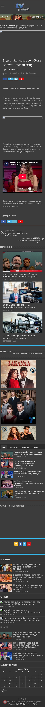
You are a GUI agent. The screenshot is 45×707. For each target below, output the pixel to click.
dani (6, 73)
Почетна (3, 26)
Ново (4, 447)
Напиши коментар (11, 75)
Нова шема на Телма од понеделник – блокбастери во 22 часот (29, 239)
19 (16, 683)
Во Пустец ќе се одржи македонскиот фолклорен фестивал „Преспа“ (28, 483)
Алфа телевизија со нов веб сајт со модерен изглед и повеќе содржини (20, 275)
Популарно (13, 447)
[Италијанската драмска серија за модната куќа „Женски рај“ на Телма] (6, 588)
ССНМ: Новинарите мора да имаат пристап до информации (19, 337)
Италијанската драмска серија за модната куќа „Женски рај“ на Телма (27, 587)
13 (22, 680)
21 (29, 683)
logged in (25, 353)
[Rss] (16, 544)
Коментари (25, 447)
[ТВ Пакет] (22, 7)
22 (35, 683)
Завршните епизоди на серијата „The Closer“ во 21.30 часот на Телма (16, 233)
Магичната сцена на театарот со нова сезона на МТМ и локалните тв (22, 603)
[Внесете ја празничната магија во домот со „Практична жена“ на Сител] (6, 578)
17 (4, 683)
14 (29, 680)
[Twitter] (24, 544)
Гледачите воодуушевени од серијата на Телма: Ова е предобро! (27, 567)
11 (10, 680)
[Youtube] (29, 544)
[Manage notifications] (5, 702)
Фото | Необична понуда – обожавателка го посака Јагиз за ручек (22, 611)
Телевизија (13, 26)
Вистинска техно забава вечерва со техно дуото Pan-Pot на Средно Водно (22, 619)
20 (22, 683)
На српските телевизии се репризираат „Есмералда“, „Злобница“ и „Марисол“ (24, 463)
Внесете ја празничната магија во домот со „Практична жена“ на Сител (28, 577)
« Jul (2, 692)
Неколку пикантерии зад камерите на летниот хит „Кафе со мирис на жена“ (29, 493)
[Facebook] (20, 544)
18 (10, 683)
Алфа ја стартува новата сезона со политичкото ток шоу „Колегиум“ (28, 473)
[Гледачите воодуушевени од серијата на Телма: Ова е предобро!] (6, 568)
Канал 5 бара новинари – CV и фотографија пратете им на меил (19, 306)
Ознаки (35, 447)
